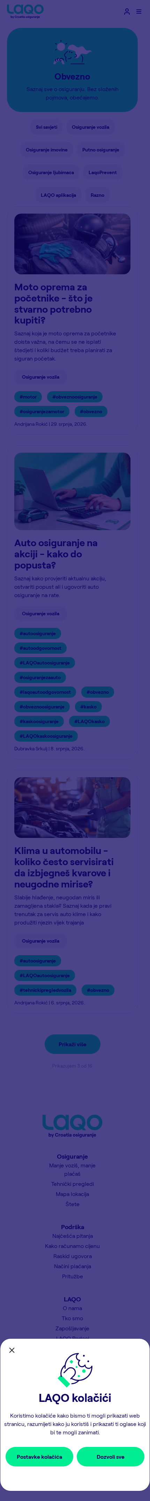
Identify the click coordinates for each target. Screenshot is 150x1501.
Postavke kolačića (39, 1456)
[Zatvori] (12, 1350)
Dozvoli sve (111, 1456)
